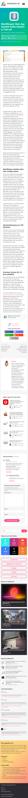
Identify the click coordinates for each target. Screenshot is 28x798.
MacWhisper (17, 325)
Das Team (14, 576)
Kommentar (7, 492)
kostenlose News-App (6, 753)
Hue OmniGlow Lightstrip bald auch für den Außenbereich (13, 602)
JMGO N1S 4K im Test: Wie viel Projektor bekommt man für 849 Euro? (14, 667)
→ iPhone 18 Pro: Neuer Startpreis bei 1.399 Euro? (10, 696)
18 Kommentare (20, 426)
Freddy (12, 426)
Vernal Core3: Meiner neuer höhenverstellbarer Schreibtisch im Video (16, 662)
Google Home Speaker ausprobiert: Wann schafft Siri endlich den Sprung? (16, 677)
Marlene (5, 38)
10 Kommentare (20, 445)
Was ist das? (19, 41)
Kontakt (14, 572)
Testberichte (16, 323)
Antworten (9, 472)
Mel (12, 407)
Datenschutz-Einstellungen (6, 796)
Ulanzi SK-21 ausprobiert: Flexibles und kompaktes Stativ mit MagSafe (14, 672)
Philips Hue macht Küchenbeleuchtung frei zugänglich (13, 650)
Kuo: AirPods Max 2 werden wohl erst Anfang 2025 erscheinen (6, 349)
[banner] (10, 4)
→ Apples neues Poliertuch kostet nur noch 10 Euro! (11, 726)
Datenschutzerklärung (8, 762)
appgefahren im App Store (14, 564)
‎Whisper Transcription (14, 316)
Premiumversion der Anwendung (12, 294)
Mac (12, 323)
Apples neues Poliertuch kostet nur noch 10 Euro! (14, 777)
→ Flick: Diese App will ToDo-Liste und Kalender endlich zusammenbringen (11, 706)
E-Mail (6, 514)
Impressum (5, 760)
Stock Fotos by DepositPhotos (7, 794)
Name (6, 509)
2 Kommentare (13, 38)
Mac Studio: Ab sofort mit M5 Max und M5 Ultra (14, 778)
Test (11, 325)
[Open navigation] (23, 4)
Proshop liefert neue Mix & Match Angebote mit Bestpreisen (13, 624)
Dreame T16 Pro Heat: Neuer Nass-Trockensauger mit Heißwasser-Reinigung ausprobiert (14, 682)
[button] (9, 332)
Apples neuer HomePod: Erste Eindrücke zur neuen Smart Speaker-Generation (22, 349)
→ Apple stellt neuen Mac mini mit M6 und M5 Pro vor (11, 717)
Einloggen (14, 568)
